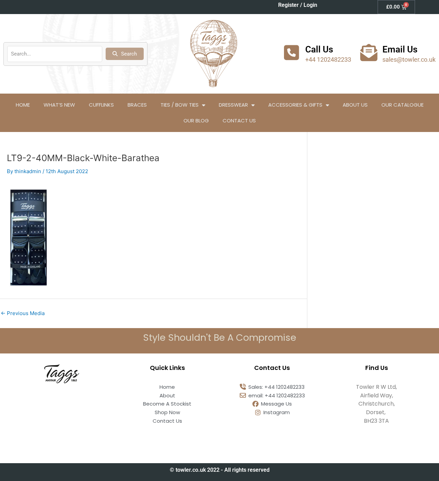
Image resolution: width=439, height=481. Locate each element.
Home (23, 104)
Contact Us (239, 120)
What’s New (59, 104)
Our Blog (196, 120)
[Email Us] (368, 52)
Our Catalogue (402, 104)
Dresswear (233, 104)
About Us (355, 104)
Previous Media (23, 313)
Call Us (319, 49)
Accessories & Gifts (295, 104)
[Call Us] (291, 52)
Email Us (399, 49)
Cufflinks (101, 104)
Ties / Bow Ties (180, 104)
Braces (137, 104)
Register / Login (297, 5)
